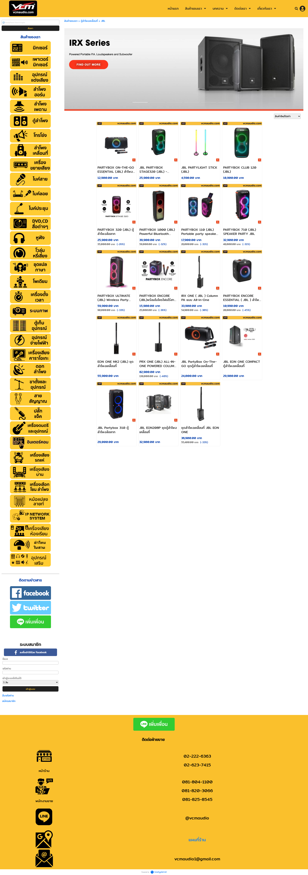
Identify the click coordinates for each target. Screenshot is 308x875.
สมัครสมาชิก (9, 701)
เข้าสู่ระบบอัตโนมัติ (11, 678)
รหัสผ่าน (6, 668)
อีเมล (5, 659)
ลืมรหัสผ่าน (8, 695)
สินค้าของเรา (71, 21)
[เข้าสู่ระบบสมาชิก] (302, 8)
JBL (103, 21)
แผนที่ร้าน (197, 839)
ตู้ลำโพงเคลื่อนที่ (89, 21)
